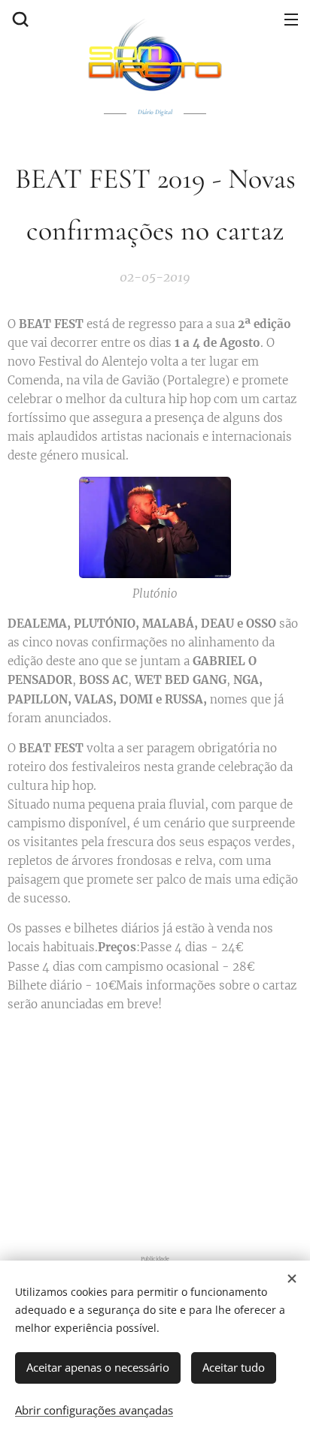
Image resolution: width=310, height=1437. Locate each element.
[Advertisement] (155, 1131)
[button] (19, 19)
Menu (291, 19)
